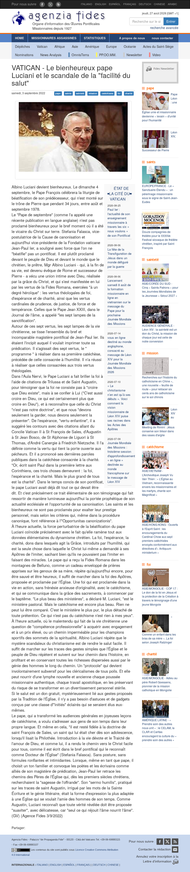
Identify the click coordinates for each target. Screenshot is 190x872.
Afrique (59, 46)
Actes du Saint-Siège (158, 46)
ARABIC (172, 4)
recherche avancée (164, 27)
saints (68, 93)
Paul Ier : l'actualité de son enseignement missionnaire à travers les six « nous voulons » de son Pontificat (119, 222)
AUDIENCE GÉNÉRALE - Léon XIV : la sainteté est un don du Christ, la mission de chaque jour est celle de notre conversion (159, 333)
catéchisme (107, 93)
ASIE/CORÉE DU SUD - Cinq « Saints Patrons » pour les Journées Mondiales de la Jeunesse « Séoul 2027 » (160, 289)
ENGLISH (100, 4)
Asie (75, 46)
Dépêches (22, 46)
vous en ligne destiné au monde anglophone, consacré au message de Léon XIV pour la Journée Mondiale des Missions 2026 (119, 354)
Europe (111, 46)
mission (93, 93)
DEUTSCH (145, 4)
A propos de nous (132, 38)
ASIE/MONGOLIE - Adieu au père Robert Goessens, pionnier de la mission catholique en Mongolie (159, 684)
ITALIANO (86, 4)
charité (128, 93)
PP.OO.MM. (106, 54)
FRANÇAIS (129, 4)
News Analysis (50, 54)
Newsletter (133, 54)
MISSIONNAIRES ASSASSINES (54, 38)
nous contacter (162, 38)
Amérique (92, 46)
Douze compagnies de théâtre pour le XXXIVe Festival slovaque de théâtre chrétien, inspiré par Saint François (159, 240)
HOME (19, 38)
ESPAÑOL (114, 4)
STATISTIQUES (95, 38)
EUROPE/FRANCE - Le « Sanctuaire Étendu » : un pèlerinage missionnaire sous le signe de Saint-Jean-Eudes (160, 194)
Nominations (24, 54)
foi (119, 93)
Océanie (130, 46)
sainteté (80, 93)
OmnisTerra (79, 54)
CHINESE (159, 4)
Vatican (42, 46)
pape (57, 93)
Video (155, 54)
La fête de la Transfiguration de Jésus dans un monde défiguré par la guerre (119, 258)
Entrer (170, 21)
